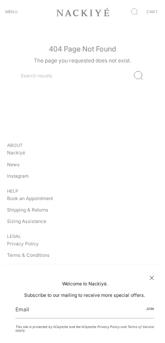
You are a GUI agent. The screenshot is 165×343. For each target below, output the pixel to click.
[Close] (151, 278)
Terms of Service (141, 327)
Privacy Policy (108, 327)
